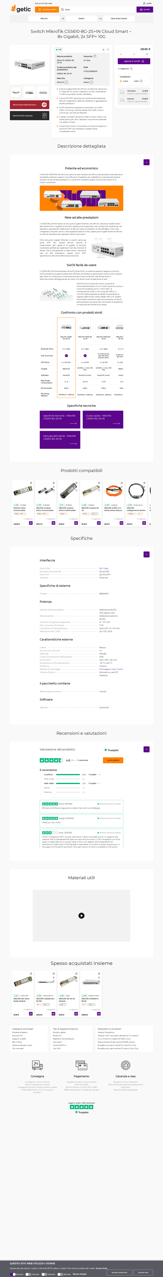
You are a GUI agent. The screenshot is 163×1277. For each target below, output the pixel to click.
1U (100, 650)
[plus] (147, 54)
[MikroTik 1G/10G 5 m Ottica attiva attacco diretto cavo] (113, 490)
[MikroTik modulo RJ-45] (91, 490)
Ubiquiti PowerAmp (106, 1032)
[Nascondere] (147, 162)
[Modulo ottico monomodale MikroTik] (23, 490)
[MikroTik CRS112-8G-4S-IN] (85, 327)
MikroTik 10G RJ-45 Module (67, 995)
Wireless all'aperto (19, 1032)
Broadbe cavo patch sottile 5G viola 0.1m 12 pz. (117, 1045)
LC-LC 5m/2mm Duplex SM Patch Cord (114, 1039)
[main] (22, 9)
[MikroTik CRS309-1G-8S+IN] (91, 981)
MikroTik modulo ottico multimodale (67, 504)
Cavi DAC (57, 1048)
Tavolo (120, 669)
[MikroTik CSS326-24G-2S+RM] (45, 981)
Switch (81, 18)
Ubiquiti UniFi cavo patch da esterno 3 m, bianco (118, 1035)
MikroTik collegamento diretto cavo (136, 505)
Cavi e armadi (18, 1048)
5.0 (17, 500)
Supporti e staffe (19, 1039)
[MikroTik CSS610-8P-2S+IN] (122, 327)
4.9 (85, 500)
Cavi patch (57, 1042)
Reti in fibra (17, 1042)
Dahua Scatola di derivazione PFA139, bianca (116, 1042)
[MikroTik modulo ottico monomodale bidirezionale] (45, 490)
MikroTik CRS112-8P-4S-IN (104, 338)
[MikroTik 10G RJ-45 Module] (68, 981)
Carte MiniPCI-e (59, 1045)
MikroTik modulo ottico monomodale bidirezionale (44, 505)
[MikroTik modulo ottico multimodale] (68, 490)
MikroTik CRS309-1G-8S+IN (90, 995)
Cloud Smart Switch (119, 18)
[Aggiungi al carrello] (31, 523)
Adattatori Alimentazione (63, 1039)
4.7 (62, 500)
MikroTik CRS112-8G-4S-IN (85, 338)
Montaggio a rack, (108, 669)
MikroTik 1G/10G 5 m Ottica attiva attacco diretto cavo (113, 505)
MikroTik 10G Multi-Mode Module (21, 995)
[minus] (121, 54)
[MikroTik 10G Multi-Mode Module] (23, 981)
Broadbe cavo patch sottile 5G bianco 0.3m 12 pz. (118, 1048)
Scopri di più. (102, 1268)
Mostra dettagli (79, 1274)
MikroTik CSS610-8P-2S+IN (122, 338)
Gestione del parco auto (22, 1045)
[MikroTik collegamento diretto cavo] (136, 490)
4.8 (85, 991)
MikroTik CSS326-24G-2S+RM (45, 995)
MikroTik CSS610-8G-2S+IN (66, 338)
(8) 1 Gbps (103, 568)
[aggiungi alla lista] (108, 49)
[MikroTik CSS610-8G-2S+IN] (66, 327)
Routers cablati (59, 1032)
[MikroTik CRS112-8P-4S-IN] (104, 327)
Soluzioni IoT (17, 1035)
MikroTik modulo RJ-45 (90, 504)
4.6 (59, 49)
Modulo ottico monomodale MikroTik (19, 505)
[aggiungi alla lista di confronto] (103, 49)
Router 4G (57, 1035)
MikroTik (44, 18)
